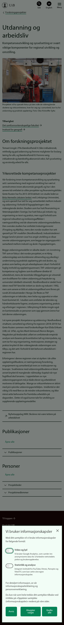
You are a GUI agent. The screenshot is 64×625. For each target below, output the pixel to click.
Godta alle (49, 611)
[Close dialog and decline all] (57, 530)
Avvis (11, 611)
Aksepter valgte (30, 611)
